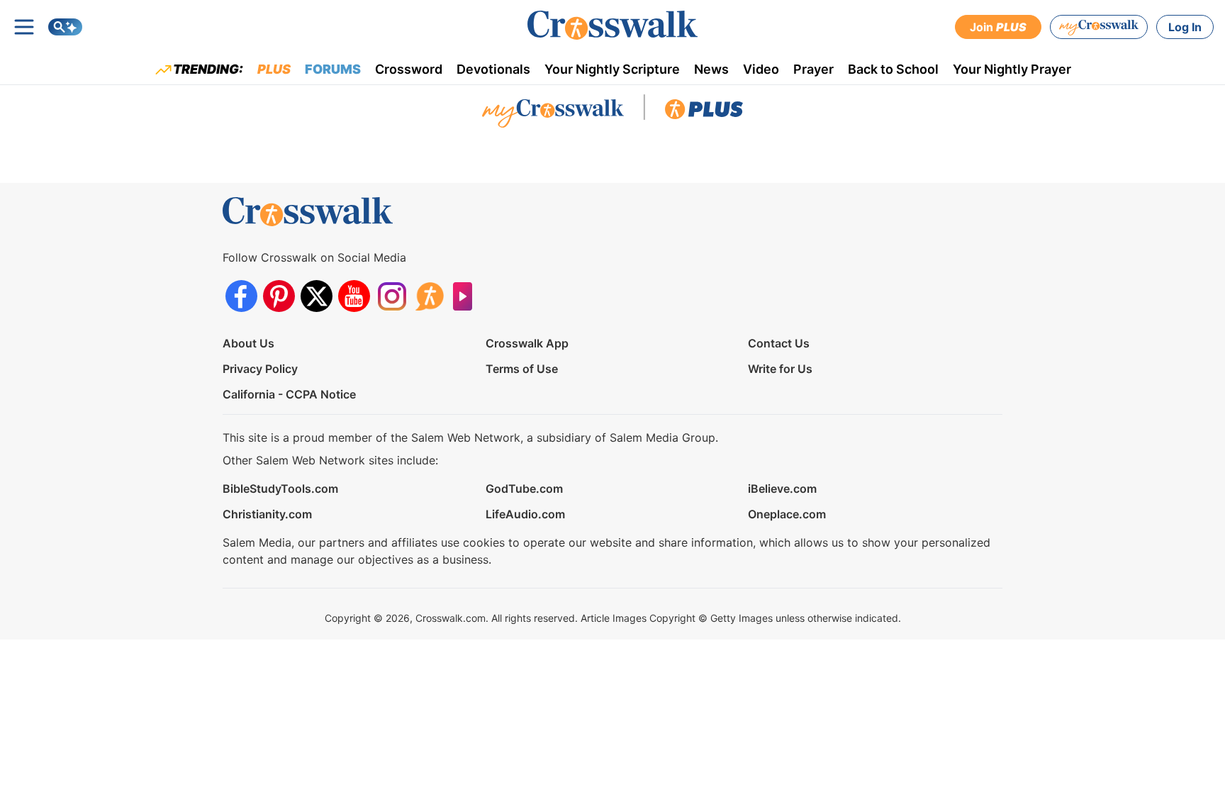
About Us (248, 343)
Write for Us (780, 369)
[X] (316, 296)
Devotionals (493, 69)
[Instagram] (392, 296)
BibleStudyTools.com (280, 488)
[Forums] (429, 296)
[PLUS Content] (704, 112)
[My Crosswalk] (1099, 27)
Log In (1185, 27)
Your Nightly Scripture (612, 69)
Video (761, 69)
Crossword (408, 69)
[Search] (65, 27)
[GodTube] (467, 296)
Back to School (893, 69)
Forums (333, 69)
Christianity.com (267, 514)
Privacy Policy (260, 369)
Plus (274, 69)
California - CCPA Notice (289, 394)
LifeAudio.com (525, 514)
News (711, 69)
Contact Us (779, 343)
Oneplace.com (787, 514)
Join (998, 27)
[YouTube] (354, 296)
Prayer (813, 69)
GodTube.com (524, 488)
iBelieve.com (782, 488)
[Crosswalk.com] (612, 25)
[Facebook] (241, 296)
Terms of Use (522, 369)
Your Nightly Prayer (1012, 69)
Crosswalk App (527, 343)
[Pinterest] (279, 296)
